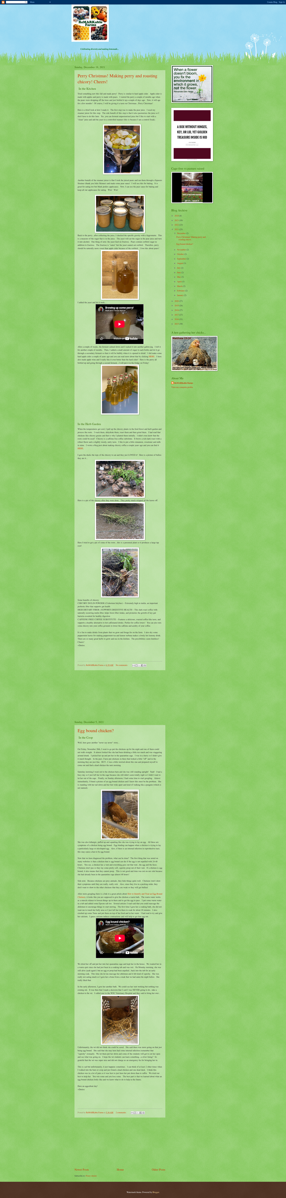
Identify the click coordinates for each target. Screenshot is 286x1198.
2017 (177, 314)
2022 (177, 224)
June (179, 272)
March (180, 286)
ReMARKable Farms (183, 383)
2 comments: (121, 1112)
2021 (177, 229)
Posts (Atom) (91, 1175)
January (180, 295)
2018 (177, 310)
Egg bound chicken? (96, 730)
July (179, 267)
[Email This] (133, 665)
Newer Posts (81, 1169)
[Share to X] (139, 665)
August (180, 263)
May (179, 276)
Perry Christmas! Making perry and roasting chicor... (191, 238)
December (181, 233)
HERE (151, 356)
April (179, 281)
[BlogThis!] (136, 665)
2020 (177, 301)
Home (120, 1169)
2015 (177, 323)
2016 (177, 319)
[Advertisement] (119, 695)
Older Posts (158, 1169)
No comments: (122, 665)
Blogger (156, 1192)
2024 (177, 215)
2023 (177, 220)
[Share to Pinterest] (144, 665)
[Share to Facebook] (142, 665)
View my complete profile (182, 387)
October (180, 254)
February (181, 290)
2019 (177, 305)
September (181, 258)
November (181, 249)
